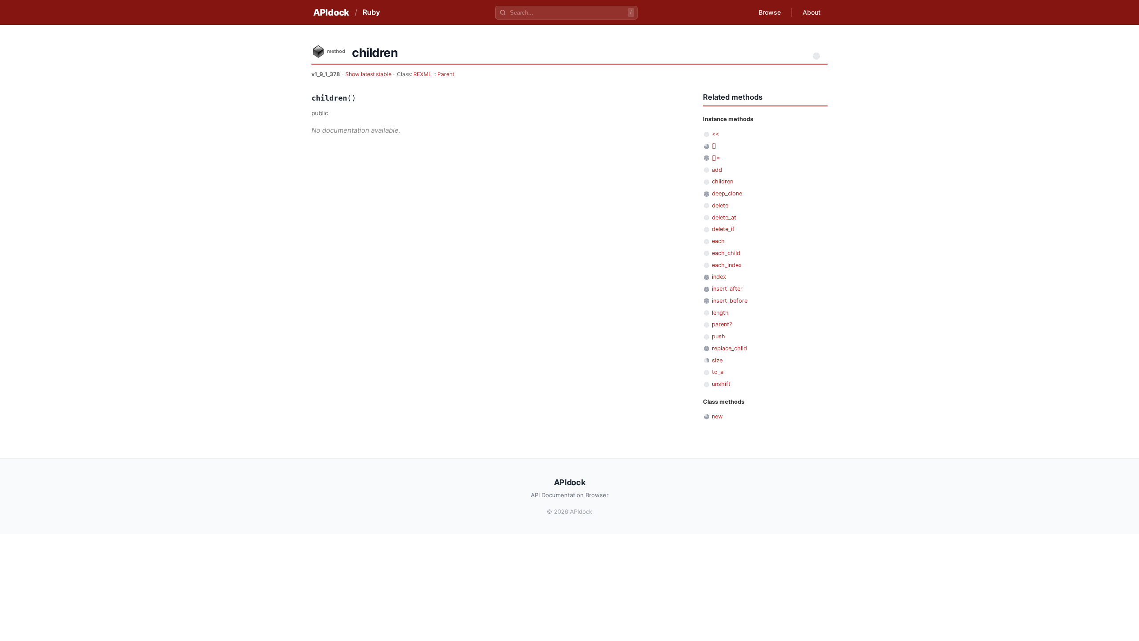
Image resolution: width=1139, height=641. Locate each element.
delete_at (724, 217)
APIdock (331, 12)
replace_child (729, 348)
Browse (770, 12)
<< (715, 133)
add (717, 169)
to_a (717, 372)
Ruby (371, 12)
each (718, 241)
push (718, 336)
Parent (445, 74)
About (811, 12)
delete (720, 205)
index (719, 276)
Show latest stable (369, 74)
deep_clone (727, 193)
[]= (716, 157)
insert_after (727, 288)
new (717, 416)
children (722, 181)
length (720, 312)
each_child (726, 253)
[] (714, 145)
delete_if (723, 229)
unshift (721, 384)
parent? (722, 324)
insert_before (729, 300)
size (717, 360)
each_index (727, 265)
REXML (422, 74)
